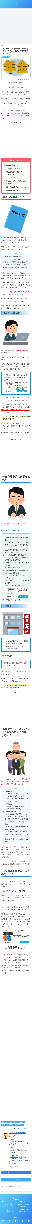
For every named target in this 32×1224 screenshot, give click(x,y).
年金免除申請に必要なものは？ (15, 172)
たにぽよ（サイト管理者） (17, 1133)
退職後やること (19, 1124)
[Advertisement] (16, 26)
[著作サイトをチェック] (10, 1167)
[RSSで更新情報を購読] (18, 1167)
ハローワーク (9, 1206)
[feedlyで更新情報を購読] (15, 1167)
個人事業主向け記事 (8, 1122)
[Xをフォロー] (13, 1167)
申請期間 (14, 177)
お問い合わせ (24, 1211)
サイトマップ (9, 1211)
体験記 (11, 1124)
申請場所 (11, 174)
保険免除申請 (24, 1209)
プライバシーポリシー (16, 1214)
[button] (28, 612)
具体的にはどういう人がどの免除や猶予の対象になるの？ (16, 182)
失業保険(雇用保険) (19, 1122)
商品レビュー (24, 1201)
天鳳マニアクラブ (15, 1160)
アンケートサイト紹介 (9, 1201)
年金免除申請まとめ (12, 190)
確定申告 (8, 1209)
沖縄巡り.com (14, 1157)
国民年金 (5, 1124)
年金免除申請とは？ (12, 165)
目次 (14, 160)
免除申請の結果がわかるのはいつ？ (16, 187)
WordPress (9, 1204)
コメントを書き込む (16, 1179)
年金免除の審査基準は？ (15, 168)
